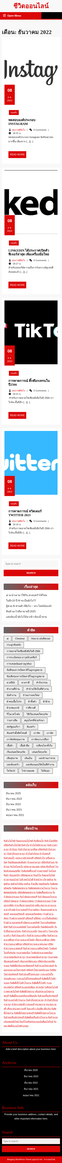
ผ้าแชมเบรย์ (13, 707)
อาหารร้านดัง (10, 909)
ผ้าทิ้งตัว (32, 701)
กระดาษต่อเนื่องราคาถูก (14, 957)
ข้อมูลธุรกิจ (15, 875)
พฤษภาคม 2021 (15, 815)
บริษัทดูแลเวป (27, 875)
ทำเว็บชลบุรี (45, 853)
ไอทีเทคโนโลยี (51, 987)
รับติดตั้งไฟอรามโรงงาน (45, 1013)
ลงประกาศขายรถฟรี (24, 858)
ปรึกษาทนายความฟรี (16, 1008)
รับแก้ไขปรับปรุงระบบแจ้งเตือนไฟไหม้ (36, 1021)
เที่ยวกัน (47, 1008)
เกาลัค (37, 733)
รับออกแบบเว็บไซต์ (25, 841)
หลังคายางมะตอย (32, 866)
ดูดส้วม (50, 879)
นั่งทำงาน (11, 695)
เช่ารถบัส (40, 987)
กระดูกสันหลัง (14, 644)
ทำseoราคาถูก (34, 862)
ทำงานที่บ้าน (13, 689)
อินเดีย (40, 1008)
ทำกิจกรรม (42, 682)
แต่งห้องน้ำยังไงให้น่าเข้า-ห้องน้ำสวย (26, 616)
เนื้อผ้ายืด (24, 745)
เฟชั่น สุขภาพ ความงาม (45, 905)
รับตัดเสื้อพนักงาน (44, 892)
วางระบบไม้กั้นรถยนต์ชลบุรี (28, 978)
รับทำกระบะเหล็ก (29, 931)
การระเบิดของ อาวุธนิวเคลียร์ (22, 657)
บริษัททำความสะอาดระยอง (35, 944)
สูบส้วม (27, 884)
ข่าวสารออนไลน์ (11, 879)
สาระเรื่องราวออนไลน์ (24, 905)
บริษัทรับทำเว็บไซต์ (12, 845)
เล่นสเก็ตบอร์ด (39, 752)
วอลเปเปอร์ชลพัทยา (34, 914)
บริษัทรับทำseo (48, 862)
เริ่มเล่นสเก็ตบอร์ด (16, 752)
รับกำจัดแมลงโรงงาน (47, 897)
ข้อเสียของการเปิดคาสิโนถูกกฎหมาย (25, 676)
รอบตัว (13, 112)
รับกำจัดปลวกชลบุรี (28, 897)
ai (7, 638)
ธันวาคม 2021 (14, 809)
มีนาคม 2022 (13, 804)
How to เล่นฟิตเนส (40, 638)
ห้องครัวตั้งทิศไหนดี (17, 733)
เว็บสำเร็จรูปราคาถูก (16, 853)
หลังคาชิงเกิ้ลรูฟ (47, 866)
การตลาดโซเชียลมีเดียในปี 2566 (23, 651)
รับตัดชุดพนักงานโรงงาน (39, 888)
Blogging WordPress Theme (19, 1159)
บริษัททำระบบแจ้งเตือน (24, 987)
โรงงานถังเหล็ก (33, 927)
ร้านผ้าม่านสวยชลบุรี (13, 922)
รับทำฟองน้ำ (9, 858)
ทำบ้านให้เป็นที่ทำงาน (37, 689)
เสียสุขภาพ (12, 758)
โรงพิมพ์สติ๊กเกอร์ (28, 871)
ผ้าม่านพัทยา (34, 909)
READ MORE (18, 155)
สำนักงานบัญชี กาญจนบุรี (23, 1004)
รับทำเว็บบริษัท (51, 841)
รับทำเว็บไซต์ (9, 841)
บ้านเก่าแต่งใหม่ (31, 695)
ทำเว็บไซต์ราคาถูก (38, 845)
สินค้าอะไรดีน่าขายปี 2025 (21, 611)
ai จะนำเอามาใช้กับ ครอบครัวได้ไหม (26, 595)
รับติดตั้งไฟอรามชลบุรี (24, 1013)
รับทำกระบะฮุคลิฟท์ (17, 927)
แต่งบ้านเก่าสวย (47, 758)
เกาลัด (50, 733)
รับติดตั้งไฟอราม (27, 991)
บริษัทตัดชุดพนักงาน (26, 892)
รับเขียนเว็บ (39, 841)
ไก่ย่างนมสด (28, 770)
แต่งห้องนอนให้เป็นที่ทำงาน (40, 764)
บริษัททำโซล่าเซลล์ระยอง (37, 970)
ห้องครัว (31, 726)
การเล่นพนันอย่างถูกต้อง (19, 663)
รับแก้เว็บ (37, 875)
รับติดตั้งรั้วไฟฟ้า (39, 983)
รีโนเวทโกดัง (13, 714)
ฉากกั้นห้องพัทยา (50, 918)
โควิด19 (11, 770)
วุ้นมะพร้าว (43, 931)
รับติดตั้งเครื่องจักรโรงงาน (36, 1017)
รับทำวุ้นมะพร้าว (19, 935)
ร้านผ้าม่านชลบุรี (17, 918)
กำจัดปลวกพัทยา (26, 901)
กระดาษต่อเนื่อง (23, 953)
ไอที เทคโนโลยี (26, 879)
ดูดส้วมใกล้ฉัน (17, 884)
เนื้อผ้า (10, 745)
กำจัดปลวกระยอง (43, 901)
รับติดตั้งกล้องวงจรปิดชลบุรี (22, 965)
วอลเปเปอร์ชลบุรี (16, 914)
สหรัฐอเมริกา (13, 726)
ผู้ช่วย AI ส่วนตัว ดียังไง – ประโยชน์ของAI (29, 606)
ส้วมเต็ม (34, 884)
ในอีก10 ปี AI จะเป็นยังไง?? (21, 600)
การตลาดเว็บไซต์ (11, 991)
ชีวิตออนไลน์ (31, 6)
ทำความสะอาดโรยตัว (25, 940)
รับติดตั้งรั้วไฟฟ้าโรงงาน (20, 983)
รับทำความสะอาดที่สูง (37, 935)
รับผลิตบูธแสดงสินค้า (17, 862)
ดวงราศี (25, 682)
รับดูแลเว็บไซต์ (48, 875)
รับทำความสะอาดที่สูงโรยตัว (36, 948)
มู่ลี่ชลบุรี (29, 918)
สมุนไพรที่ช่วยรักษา (34, 720)
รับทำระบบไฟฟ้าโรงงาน (14, 1000)
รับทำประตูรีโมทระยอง (29, 974)
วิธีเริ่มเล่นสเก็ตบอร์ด (37, 714)
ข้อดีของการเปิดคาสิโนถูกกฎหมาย (24, 670)
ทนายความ (40, 1004)
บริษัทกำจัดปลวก (11, 901)
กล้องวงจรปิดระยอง (28, 961)
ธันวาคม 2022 (14, 798)
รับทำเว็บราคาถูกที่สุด (27, 849)
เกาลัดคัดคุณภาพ (16, 739)
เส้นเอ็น (28, 758)
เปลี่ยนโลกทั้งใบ (44, 745)
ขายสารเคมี (42, 871)
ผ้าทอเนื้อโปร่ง (14, 701)
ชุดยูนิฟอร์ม (44, 884)
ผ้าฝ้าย (46, 701)
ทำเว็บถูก (13, 849)
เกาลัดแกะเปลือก (40, 739)
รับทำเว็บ (25, 845)
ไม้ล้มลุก (45, 770)
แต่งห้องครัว (13, 764)
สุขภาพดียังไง (18, 130)
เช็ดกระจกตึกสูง (42, 940)
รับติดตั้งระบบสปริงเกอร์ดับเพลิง (23, 996)
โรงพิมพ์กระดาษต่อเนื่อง (42, 953)
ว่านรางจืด (12, 720)
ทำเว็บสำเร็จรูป (32, 853)
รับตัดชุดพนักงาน (20, 888)
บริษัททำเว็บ (39, 858)
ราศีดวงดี (31, 707)
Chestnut (19, 638)
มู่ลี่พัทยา (38, 918)
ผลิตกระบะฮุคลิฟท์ (31, 922)
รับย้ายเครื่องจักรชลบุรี (48, 996)
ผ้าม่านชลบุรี (22, 909)
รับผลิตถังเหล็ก (47, 927)
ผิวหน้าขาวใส (40, 879)
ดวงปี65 (11, 682)
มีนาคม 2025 (13, 793)
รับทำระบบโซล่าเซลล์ (44, 965)
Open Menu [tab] (14, 16)
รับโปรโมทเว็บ (16, 866)
